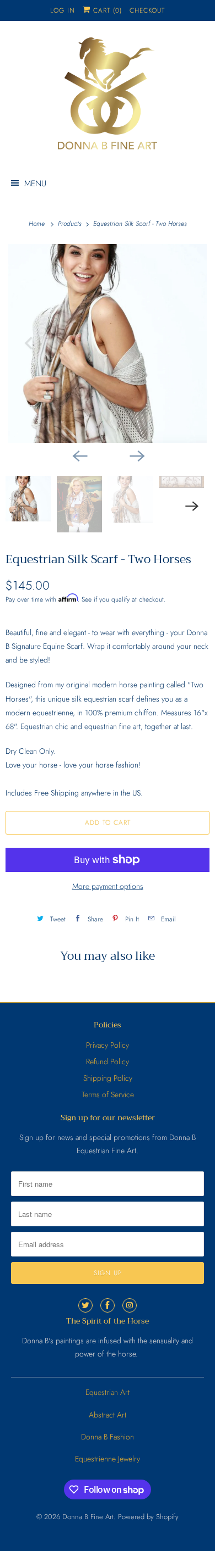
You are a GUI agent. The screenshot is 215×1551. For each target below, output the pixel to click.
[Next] (136, 455)
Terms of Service (108, 1094)
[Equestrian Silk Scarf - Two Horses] (107, 343)
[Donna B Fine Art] (108, 97)
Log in (62, 10)
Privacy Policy (107, 1044)
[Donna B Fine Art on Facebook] (107, 1305)
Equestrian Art (107, 1392)
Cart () (106, 10)
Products (71, 224)
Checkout (147, 10)
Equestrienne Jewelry (107, 1458)
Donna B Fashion (107, 1436)
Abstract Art (107, 1414)
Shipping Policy (107, 1077)
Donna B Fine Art (88, 1516)
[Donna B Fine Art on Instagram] (129, 1305)
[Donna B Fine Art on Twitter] (85, 1305)
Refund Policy (107, 1061)
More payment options (107, 886)
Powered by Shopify (148, 1516)
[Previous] (79, 455)
